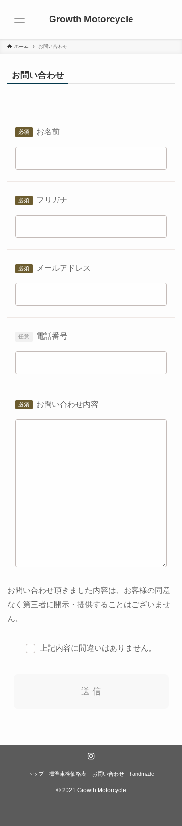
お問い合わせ (108, 774)
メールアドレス (63, 268)
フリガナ (51, 200)
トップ (36, 774)
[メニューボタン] (19, 19)
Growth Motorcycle (91, 19)
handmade (142, 774)
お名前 (48, 131)
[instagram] (91, 756)
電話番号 (51, 336)
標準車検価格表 (67, 774)
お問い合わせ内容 (67, 404)
